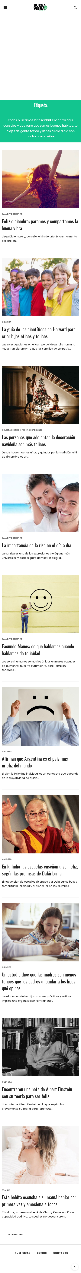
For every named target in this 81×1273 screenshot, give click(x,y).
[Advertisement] (40, 57)
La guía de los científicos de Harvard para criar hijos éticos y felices (39, 332)
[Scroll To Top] (74, 1266)
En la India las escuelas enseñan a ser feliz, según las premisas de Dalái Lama (40, 870)
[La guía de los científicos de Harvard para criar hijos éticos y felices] (40, 287)
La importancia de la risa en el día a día (36, 545)
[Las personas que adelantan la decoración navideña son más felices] (40, 395)
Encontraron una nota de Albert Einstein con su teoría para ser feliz (37, 1092)
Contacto (60, 1253)
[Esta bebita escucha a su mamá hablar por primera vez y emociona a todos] (40, 1155)
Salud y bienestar (12, 214)
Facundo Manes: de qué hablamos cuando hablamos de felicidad (38, 650)
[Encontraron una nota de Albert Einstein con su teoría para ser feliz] (40, 1047)
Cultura (7, 1082)
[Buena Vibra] (40, 7)
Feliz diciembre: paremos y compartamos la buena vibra (40, 224)
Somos (42, 1253)
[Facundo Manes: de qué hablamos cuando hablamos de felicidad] (40, 604)
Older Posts (15, 1234)
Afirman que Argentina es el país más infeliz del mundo (35, 762)
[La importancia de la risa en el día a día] (40, 503)
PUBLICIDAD (23, 1253)
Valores (6, 751)
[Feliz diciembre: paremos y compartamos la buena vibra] (40, 179)
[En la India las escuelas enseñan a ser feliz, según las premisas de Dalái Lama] (40, 824)
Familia (6, 1190)
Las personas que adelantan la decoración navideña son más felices (38, 440)
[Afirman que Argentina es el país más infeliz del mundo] (40, 716)
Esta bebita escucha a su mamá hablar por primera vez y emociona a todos (39, 1200)
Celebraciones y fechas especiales (22, 430)
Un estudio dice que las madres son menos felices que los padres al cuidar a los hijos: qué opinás (39, 981)
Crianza (6, 322)
